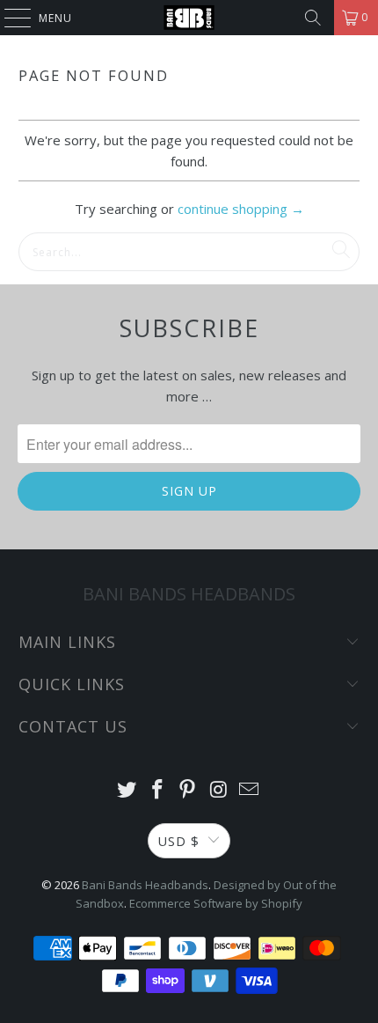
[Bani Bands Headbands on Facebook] (157, 790)
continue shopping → (241, 208)
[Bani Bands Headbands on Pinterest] (188, 790)
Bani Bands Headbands (145, 885)
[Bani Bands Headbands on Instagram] (219, 790)
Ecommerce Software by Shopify (215, 903)
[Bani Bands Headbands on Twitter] (127, 790)
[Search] (313, 17)
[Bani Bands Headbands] (189, 17)
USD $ (178, 841)
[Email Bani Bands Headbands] (249, 790)
